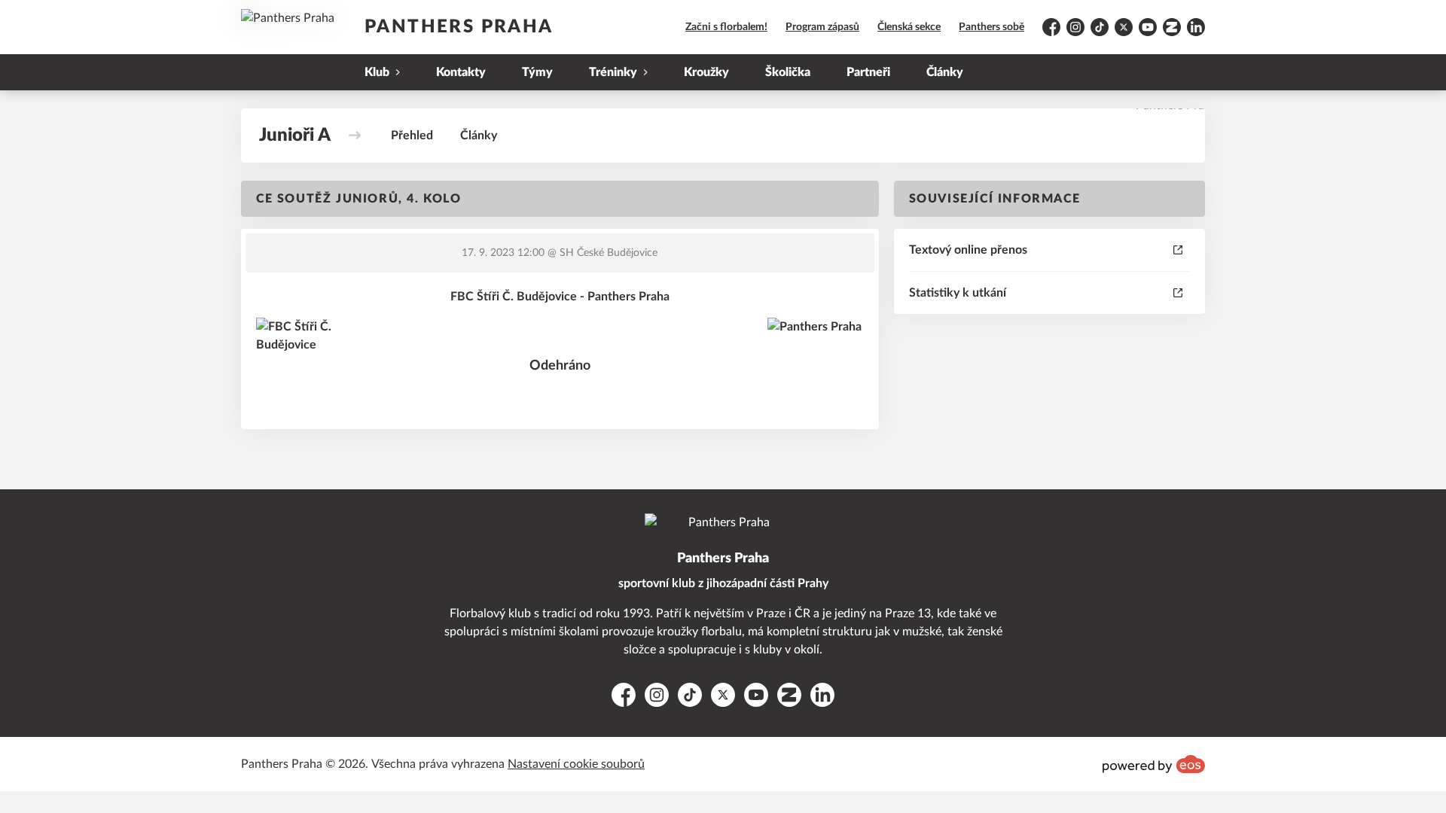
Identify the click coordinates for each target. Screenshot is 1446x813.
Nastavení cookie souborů (576, 764)
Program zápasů (822, 27)
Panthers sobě (991, 27)
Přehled (412, 135)
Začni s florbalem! (726, 27)
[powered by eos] (1154, 764)
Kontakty (461, 72)
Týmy (537, 72)
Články (944, 72)
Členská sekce (909, 27)
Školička (787, 72)
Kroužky (706, 72)
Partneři (868, 72)
